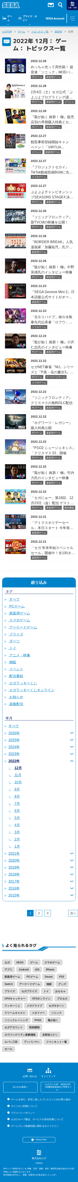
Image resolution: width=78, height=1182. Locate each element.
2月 (17, 839)
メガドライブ (34, 1005)
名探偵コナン (50, 1034)
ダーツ (14, 641)
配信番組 (69, 507)
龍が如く (53, 1020)
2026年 (14, 733)
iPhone (50, 969)
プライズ (15, 634)
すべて (14, 599)
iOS (37, 969)
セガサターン (56, 1005)
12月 (18, 768)
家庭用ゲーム (53, 77)
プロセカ (62, 998)
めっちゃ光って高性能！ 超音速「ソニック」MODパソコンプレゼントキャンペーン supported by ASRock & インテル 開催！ (52, 69)
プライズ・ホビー (30, 18)
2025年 (14, 740)
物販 (12, 662)
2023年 (14, 754)
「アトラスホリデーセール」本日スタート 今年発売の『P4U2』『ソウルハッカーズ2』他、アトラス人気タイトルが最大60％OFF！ (52, 525)
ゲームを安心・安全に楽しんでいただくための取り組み (40, 1099)
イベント (69, 102)
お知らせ (15, 697)
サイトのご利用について (24, 1106)
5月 (17, 818)
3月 (17, 832)
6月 (17, 811)
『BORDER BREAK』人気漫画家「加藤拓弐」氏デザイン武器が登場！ (52, 244)
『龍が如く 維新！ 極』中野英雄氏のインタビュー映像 (52, 269)
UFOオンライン (41, 998)
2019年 (14, 867)
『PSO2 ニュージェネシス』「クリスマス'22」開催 (53, 450)
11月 (17, 775)
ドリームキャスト (15, 1012)
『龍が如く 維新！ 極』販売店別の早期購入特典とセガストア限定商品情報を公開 (52, 119)
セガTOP (7, 31)
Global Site (41, 1139)
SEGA (20, 962)
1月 (17, 846)
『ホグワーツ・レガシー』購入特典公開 (51, 425)
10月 (18, 782)
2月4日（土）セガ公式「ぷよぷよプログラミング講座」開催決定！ (52, 94)
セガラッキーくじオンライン (31, 690)
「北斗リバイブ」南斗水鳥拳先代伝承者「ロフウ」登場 (51, 319)
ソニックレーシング (16, 1020)
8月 (17, 796)
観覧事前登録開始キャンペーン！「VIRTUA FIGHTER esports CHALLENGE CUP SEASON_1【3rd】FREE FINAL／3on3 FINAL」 (51, 144)
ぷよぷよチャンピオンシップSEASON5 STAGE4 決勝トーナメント (52, 194)
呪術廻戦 (34, 1027)
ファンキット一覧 (56, 1041)
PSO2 (37, 1020)
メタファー (38, 1012)
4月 (17, 825)
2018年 (14, 874)
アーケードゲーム (55, 377)
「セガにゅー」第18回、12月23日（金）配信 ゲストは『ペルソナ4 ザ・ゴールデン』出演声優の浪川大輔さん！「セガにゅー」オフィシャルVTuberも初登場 (52, 500)
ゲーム (9, 18)
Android (24, 969)
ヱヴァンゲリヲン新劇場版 (20, 1034)
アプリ (8, 969)
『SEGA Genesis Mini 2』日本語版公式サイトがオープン (53, 294)
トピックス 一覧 (40, 31)
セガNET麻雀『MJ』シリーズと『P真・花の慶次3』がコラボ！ (52, 369)
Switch (9, 984)
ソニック (56, 1012)
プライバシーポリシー (23, 1112)
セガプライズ (29, 991)
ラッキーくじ (12, 1005)
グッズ (62, 984)
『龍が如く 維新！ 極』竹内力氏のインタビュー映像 (52, 475)
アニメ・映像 (19, 655)
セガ (7, 962)
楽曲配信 (15, 704)
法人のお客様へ (20, 1087)
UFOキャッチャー (15, 998)
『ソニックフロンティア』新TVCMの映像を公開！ (51, 219)
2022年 (58, 31)
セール (8, 1048)
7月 (17, 803)
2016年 (14, 888)
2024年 (14, 747)
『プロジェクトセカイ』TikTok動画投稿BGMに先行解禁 (52, 169)
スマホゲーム (39, 177)
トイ (12, 648)
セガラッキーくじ (22, 683)
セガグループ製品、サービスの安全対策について (37, 1119)
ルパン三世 (11, 1041)
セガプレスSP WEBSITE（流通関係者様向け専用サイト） (58, 1087)
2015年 (14, 895)
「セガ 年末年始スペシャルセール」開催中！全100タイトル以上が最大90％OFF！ (53, 550)
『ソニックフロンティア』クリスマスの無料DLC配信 (52, 400)
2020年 (14, 860)
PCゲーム (37, 77)
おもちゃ (60, 991)
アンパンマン (32, 1041)
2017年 (14, 881)
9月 (17, 789)
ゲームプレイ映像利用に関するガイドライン (34, 1126)
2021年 (14, 853)
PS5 (61, 976)
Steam (49, 976)
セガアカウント (14, 1027)
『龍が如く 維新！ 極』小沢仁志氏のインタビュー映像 (52, 344)
